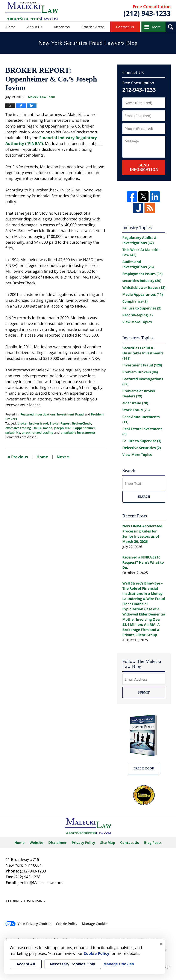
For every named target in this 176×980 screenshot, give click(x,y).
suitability (12, 432)
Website (36, 842)
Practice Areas (93, 27)
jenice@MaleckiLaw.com (41, 882)
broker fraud (38, 423)
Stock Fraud (136, 410)
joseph (59, 428)
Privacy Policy (83, 842)
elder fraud (135, 403)
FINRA (37, 428)
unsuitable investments (78, 432)
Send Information (144, 167)
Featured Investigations (38, 414)
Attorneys (62, 27)
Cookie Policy (66, 923)
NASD (69, 428)
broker (23, 423)
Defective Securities (141, 447)
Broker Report (60, 423)
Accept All (25, 964)
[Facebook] (132, 196)
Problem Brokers (140, 372)
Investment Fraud (70, 414)
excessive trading (18, 428)
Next (63, 457)
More (156, 27)
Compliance (134, 301)
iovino (47, 428)
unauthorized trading (37, 432)
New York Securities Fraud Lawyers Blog (31, 11)
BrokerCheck (81, 423)
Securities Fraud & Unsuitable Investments (143, 353)
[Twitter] (143, 196)
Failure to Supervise (141, 308)
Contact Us (125, 27)
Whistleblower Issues (143, 287)
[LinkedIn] (155, 196)
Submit (144, 692)
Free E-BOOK (144, 768)
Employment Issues (142, 273)
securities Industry (141, 280)
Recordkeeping (137, 315)
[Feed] (149, 208)
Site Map (107, 842)
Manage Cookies (95, 923)
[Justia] (138, 208)
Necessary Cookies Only (72, 964)
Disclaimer (57, 842)
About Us (34, 27)
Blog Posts (153, 842)
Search (144, 496)
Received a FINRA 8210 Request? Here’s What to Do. (143, 562)
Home (11, 27)
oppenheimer (85, 428)
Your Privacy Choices (34, 923)
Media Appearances (142, 294)
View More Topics (137, 322)
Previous (18, 457)
